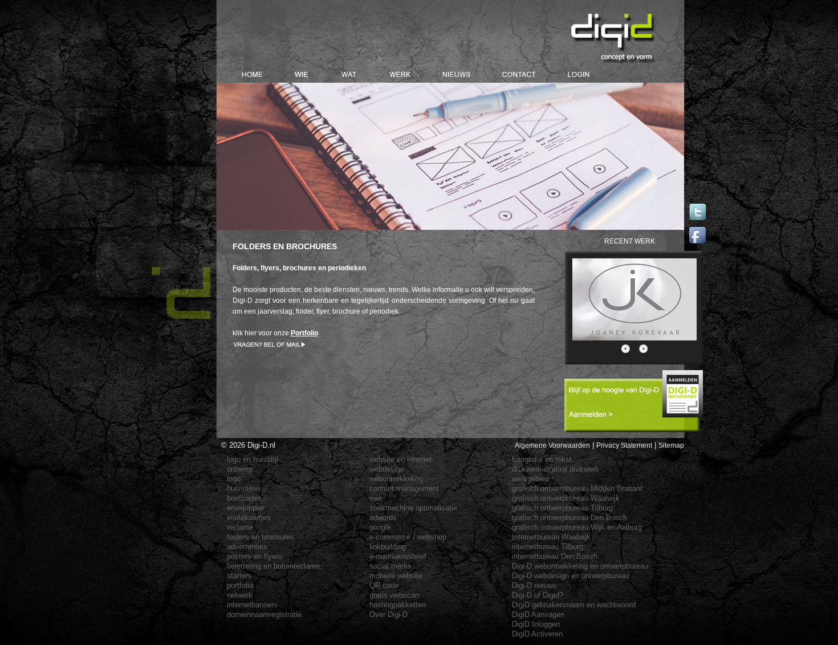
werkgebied (530, 478)
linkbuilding (387, 546)
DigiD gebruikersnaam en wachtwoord (574, 605)
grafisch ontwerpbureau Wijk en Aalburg (577, 527)
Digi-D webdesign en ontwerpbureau (570, 575)
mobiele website (395, 575)
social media (390, 566)
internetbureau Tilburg (547, 546)
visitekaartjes (249, 517)
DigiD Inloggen (536, 624)
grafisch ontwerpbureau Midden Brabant (577, 488)
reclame (240, 527)
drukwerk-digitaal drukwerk (555, 469)
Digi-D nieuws (534, 585)
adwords (383, 517)
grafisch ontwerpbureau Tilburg (562, 508)
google (380, 527)
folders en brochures (260, 537)
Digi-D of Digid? (537, 595)
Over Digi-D (388, 614)
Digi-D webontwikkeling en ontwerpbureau (580, 566)
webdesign (386, 469)
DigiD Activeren (537, 634)
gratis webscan (394, 595)
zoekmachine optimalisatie (413, 508)
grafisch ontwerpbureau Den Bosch (569, 517)
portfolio (240, 585)
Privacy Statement (624, 445)
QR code (383, 585)
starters (239, 575)
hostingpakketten (397, 605)
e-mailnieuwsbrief (397, 556)
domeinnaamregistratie (264, 614)
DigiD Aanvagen (538, 614)
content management (404, 488)
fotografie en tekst (542, 459)
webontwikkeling (396, 478)
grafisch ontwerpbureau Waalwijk (566, 498)
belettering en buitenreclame (273, 566)
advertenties (247, 546)
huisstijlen (243, 488)
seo (375, 498)
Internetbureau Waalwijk (551, 537)
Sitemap (671, 445)
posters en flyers (254, 556)
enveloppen (246, 508)
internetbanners (252, 605)
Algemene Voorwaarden (552, 445)
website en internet (400, 459)
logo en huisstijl (252, 459)
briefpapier (244, 498)
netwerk (240, 595)
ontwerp (240, 469)
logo (234, 478)
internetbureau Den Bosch (554, 556)
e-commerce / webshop (407, 537)
